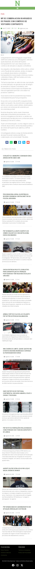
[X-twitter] (22, 565)
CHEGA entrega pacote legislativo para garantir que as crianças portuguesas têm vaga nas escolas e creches (17, 272)
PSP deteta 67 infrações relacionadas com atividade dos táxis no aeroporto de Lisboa (17, 429)
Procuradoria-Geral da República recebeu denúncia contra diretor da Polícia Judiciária (16, 196)
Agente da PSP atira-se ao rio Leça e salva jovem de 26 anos (16, 469)
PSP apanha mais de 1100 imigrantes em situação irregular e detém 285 (17, 508)
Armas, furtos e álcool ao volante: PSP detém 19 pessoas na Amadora (16, 315)
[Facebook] (13, 565)
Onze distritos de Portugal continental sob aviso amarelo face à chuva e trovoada (17, 393)
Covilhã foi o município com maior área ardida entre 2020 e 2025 (17, 156)
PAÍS (2, 14)
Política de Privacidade (24, 552)
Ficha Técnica (4, 550)
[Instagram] (17, 565)
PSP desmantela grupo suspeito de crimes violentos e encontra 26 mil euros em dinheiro (16, 233)
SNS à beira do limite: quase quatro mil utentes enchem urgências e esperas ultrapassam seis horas (17, 350)
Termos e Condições (24, 550)
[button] (17, 8)
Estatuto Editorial (6, 552)
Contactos (4, 555)
